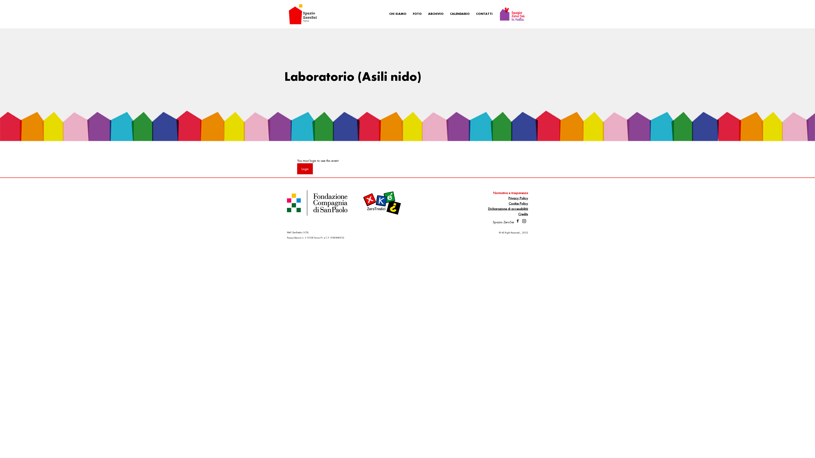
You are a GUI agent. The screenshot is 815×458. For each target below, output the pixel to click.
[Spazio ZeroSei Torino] (303, 14)
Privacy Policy (518, 198)
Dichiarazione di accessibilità (508, 208)
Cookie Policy (518, 203)
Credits (523, 214)
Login (305, 168)
